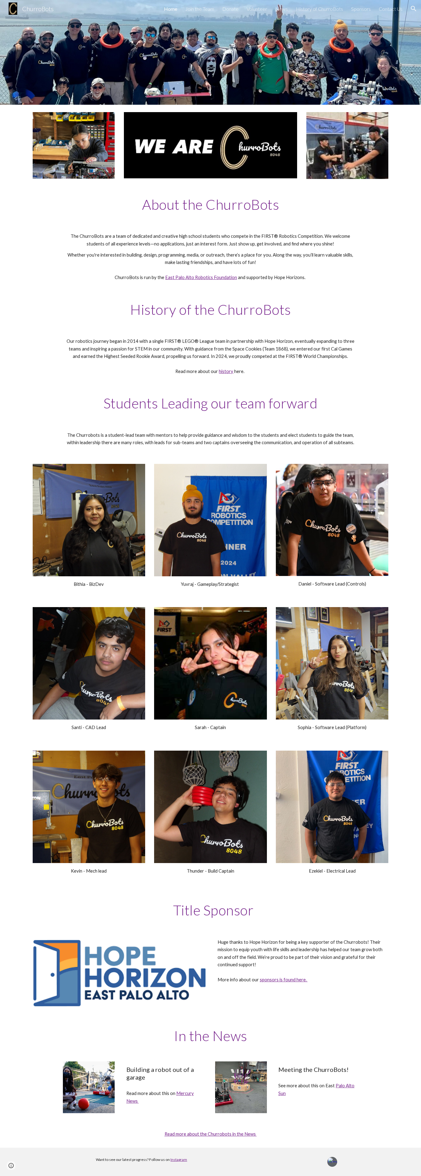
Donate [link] (230, 9)
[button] (413, 8)
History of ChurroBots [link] (319, 9)
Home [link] (170, 9)
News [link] (281, 9)
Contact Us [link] (391, 9)
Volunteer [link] (257, 9)
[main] (210, 204)
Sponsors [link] (361, 9)
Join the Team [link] (199, 9)
